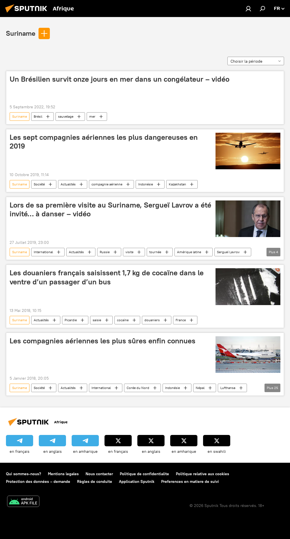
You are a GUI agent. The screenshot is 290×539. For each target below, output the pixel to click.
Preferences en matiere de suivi (190, 481)
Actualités (68, 184)
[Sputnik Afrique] (28, 13)
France (181, 320)
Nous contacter (99, 473)
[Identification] (248, 8)
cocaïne (123, 320)
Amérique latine (189, 252)
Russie (105, 252)
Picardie (71, 320)
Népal (200, 388)
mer (92, 116)
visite (129, 252)
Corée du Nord (138, 388)
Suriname (20, 33)
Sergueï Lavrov (228, 252)
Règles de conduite (94, 481)
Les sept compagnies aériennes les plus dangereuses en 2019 (104, 142)
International (43, 252)
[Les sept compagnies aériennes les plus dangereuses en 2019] (248, 151)
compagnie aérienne (106, 184)
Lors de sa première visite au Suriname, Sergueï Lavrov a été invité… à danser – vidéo (110, 209)
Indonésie (145, 184)
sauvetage (65, 116)
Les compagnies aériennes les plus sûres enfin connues (102, 340)
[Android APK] (23, 502)
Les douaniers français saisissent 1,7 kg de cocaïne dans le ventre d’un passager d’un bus (107, 277)
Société (39, 184)
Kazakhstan (177, 184)
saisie (97, 320)
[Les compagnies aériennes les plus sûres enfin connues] (248, 354)
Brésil (38, 116)
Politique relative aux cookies (202, 473)
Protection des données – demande (38, 481)
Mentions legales (63, 473)
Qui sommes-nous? (23, 473)
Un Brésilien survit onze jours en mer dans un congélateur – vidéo (119, 79)
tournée (155, 252)
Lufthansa (227, 388)
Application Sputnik (136, 481)
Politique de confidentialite (144, 473)
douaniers (152, 320)
